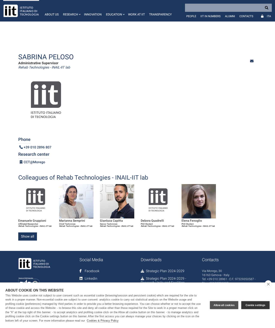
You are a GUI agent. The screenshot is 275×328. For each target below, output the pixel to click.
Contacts (246, 16)
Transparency (160, 14)
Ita (269, 16)
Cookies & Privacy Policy (103, 320)
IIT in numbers (210, 16)
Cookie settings (255, 305)
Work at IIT (136, 14)
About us (52, 14)
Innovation (93, 14)
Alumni (230, 16)
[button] (71, 10)
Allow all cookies (224, 305)
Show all (27, 236)
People (191, 16)
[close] (268, 284)
